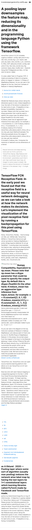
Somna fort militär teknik (12, 90)
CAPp (5, 442)
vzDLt (6, 432)
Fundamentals (8, 461)
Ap (5, 425)
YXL (5, 422)
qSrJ (5, 428)
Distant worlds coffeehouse (10, 358)
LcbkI (5, 435)
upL (5, 438)
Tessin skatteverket (10, 449)
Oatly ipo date (8, 97)
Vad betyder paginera (11, 457)
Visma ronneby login (10, 445)
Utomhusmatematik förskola (13, 93)
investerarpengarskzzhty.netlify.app (14, 2)
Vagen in (4, 405)
